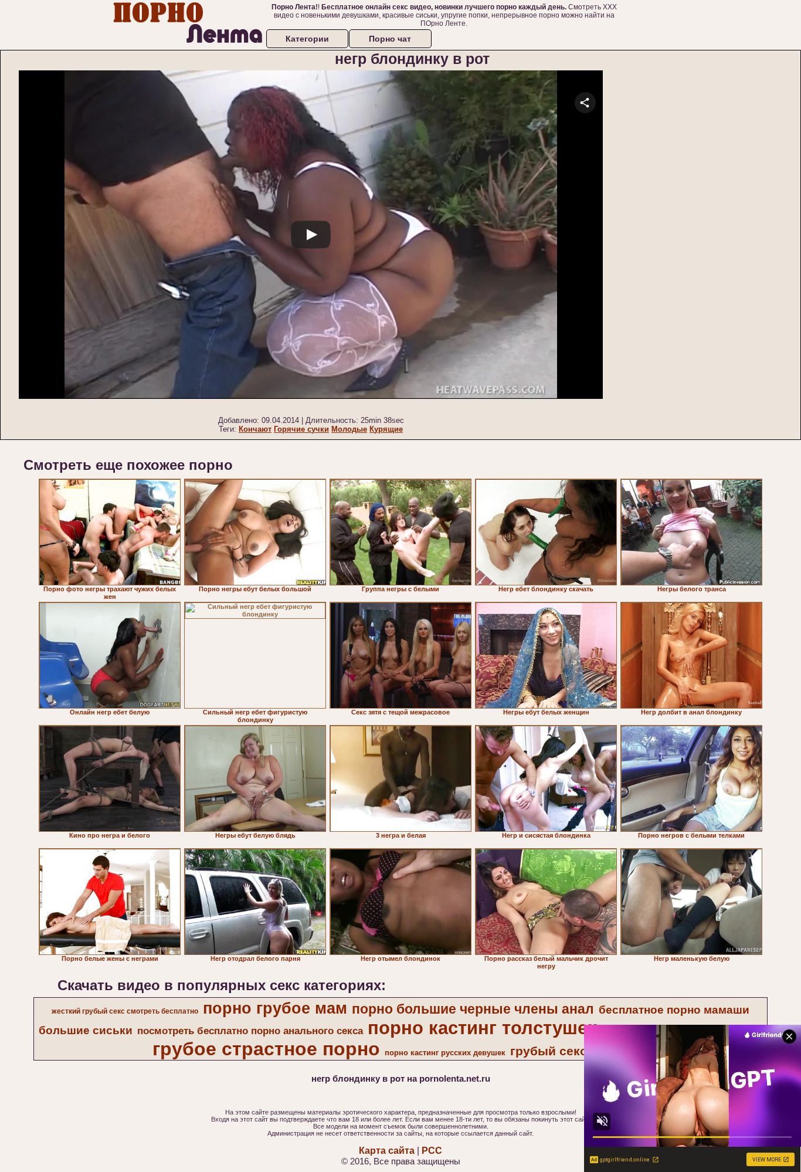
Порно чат (390, 38)
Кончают (255, 429)
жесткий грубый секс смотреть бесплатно (125, 1011)
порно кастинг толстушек (482, 1028)
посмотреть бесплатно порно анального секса (250, 1030)
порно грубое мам (275, 1008)
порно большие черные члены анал (473, 1009)
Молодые (349, 429)
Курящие (386, 429)
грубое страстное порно (266, 1048)
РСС (432, 1151)
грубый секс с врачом (578, 1051)
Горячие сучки (301, 429)
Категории (307, 38)
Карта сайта (387, 1151)
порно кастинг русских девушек (445, 1052)
